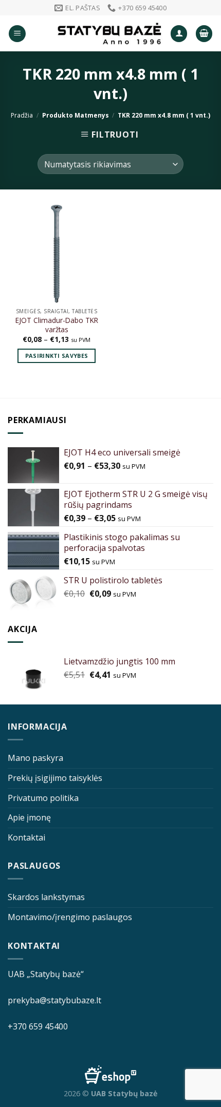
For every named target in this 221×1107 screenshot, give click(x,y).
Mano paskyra (35, 758)
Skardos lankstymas (46, 897)
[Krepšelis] (204, 33)
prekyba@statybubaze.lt (54, 1000)
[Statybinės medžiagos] (109, 33)
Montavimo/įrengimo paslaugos (70, 917)
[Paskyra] (179, 33)
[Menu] (17, 33)
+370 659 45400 (38, 1026)
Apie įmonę (29, 817)
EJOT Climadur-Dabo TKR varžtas (56, 325)
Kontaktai (26, 837)
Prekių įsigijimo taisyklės (55, 778)
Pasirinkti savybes (56, 355)
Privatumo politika (43, 798)
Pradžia (22, 115)
